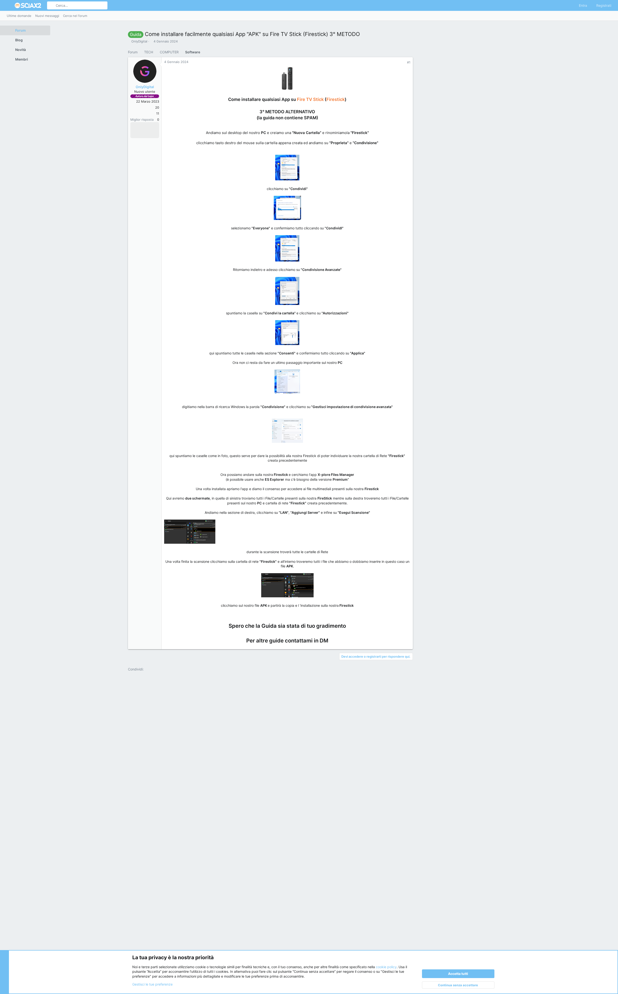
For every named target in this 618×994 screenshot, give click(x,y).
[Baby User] (140, 126)
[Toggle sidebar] (610, 16)
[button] (9, 5)
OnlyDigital (139, 41)
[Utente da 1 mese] (134, 126)
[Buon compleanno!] (134, 133)
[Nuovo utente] (140, 133)
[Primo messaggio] (153, 126)
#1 (408, 62)
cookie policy (386, 967)
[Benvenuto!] (146, 126)
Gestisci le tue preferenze (152, 984)
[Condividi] (402, 62)
